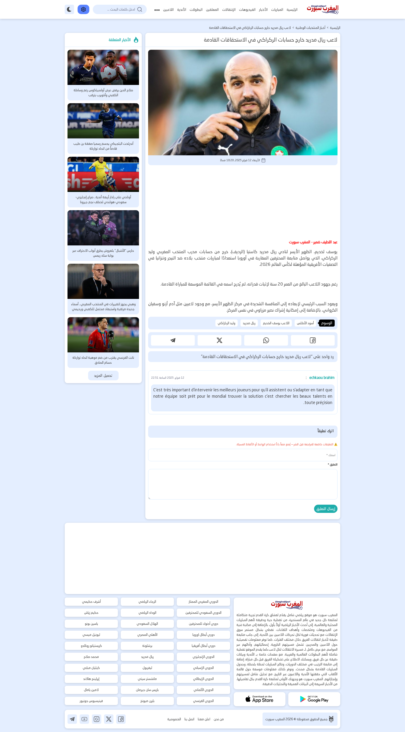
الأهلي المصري (147, 634)
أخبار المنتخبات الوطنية (310, 27)
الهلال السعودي (147, 623)
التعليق (333, 464)
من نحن (219, 719)
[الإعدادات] (83, 9)
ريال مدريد (249, 323)
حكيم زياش (91, 612)
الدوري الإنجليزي (203, 656)
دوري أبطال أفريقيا (203, 645)
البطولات (196, 9)
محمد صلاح (91, 656)
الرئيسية (292, 9)
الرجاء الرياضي (147, 601)
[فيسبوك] (121, 719)
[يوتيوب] (84, 719)
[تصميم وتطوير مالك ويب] (331, 719)
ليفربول (147, 667)
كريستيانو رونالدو (91, 645)
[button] (313, 340)
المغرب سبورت (275, 719)
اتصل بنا (189, 719)
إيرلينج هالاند (91, 678)
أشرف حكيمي (91, 601)
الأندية (181, 9)
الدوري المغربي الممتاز (203, 601)
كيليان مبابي (91, 667)
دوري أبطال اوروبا (203, 634)
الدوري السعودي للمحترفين (203, 612)
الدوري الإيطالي (203, 678)
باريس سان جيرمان (147, 689)
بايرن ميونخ (147, 700)
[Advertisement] (243, 201)
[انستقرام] (96, 719)
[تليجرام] (72, 719)
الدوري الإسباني (203, 667)
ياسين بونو (91, 623)
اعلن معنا (204, 719)
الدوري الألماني (204, 689)
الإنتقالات (229, 9)
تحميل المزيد (103, 375)
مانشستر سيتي (147, 678)
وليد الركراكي (226, 323)
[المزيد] (157, 9)
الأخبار (263, 9)
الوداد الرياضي (147, 612)
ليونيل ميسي (91, 634)
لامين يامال (91, 689)
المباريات (277, 9)
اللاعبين (168, 9)
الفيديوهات (247, 9)
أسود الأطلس (305, 323)
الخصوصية (174, 719)
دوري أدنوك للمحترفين (203, 623)
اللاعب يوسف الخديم (276, 323)
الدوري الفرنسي (203, 700)
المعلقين (212, 9)
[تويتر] (108, 719)
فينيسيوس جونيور (91, 700)
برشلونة (147, 645)
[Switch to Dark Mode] (69, 9)
